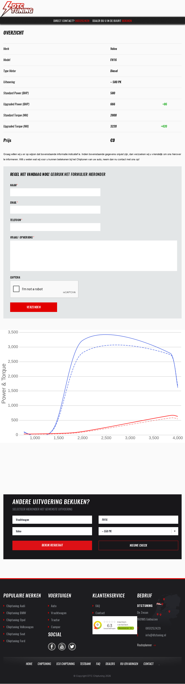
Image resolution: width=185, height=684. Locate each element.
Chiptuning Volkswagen (19, 626)
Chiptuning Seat (15, 633)
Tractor (55, 619)
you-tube (62, 646)
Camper (55, 626)
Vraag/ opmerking (22, 237)
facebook (52, 646)
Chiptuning (44, 664)
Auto (53, 605)
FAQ (97, 605)
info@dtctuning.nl (156, 635)
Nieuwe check (138, 545)
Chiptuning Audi (15, 605)
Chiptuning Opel (15, 619)
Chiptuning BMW (16, 612)
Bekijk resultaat (52, 545)
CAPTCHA (15, 277)
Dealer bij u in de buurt (112, 21)
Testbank (85, 664)
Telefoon (16, 220)
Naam (14, 185)
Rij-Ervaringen (129, 664)
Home (29, 664)
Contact (100, 612)
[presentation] (44, 289)
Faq (98, 664)
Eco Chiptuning (65, 664)
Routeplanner (144, 645)
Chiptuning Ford (15, 640)
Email (14, 202)
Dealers (110, 664)
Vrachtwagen (58, 612)
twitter (72, 646)
